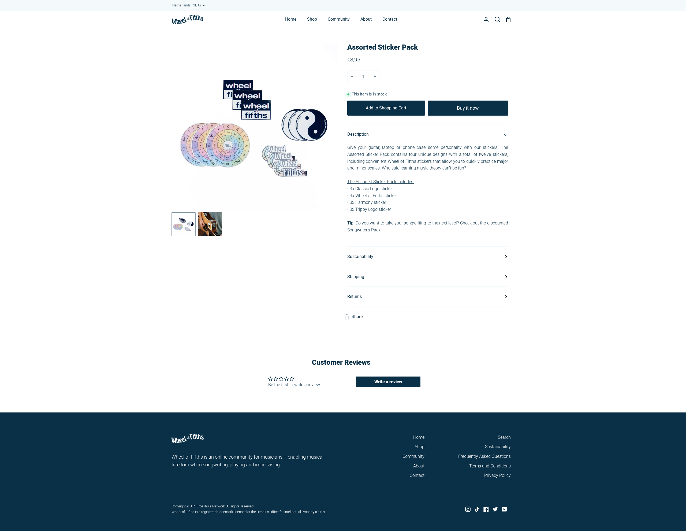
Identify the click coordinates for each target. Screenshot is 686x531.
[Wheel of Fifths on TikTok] (477, 509)
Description (358, 134)
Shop (419, 446)
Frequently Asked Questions (484, 456)
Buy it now (468, 108)
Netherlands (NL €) (186, 5)
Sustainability (360, 256)
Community (413, 456)
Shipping (355, 276)
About (418, 466)
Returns (354, 296)
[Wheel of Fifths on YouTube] (504, 509)
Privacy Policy (497, 475)
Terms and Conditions (490, 466)
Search (504, 437)
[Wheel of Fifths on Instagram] (468, 509)
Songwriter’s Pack (364, 230)
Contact (417, 475)
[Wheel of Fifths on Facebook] (486, 509)
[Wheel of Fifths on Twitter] (495, 509)
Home (418, 437)
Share (357, 316)
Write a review (388, 381)
